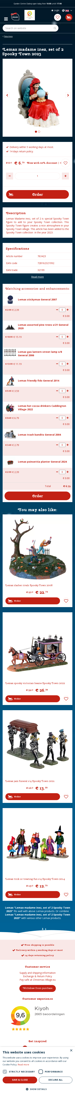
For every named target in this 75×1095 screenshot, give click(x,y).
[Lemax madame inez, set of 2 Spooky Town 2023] (37, 98)
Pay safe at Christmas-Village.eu (38, 979)
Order (17, 600)
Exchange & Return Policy (37, 976)
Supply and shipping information (38, 972)
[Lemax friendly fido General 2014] (10, 380)
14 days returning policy (39, 955)
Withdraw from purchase (37, 988)
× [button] (71, 1050)
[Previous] (7, 95)
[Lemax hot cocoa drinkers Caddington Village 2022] (10, 407)
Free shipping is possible (39, 945)
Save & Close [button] (20, 1079)
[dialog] (37, 1071)
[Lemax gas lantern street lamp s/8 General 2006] (10, 352)
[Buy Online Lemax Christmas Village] (14, 15)
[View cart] (68, 17)
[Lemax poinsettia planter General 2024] (10, 461)
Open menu (6, 18)
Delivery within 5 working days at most (39, 950)
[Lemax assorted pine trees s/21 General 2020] (10, 326)
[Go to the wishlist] (57, 17)
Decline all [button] (55, 1079)
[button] (37, 1089)
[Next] (68, 95)
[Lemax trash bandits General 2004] (10, 434)
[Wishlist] (57, 17)
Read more (37, 276)
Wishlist (66, 600)
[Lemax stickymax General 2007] (10, 299)
